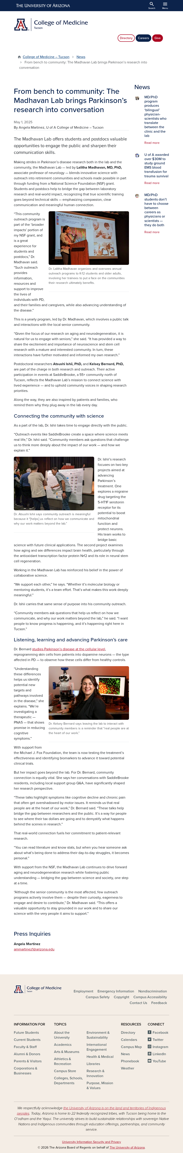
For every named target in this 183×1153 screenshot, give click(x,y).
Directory (126, 38)
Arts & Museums (66, 1052)
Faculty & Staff (25, 1047)
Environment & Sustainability (98, 1035)
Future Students (26, 1032)
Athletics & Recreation (62, 1061)
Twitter (158, 1040)
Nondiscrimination (152, 991)
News (81, 57)
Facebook (160, 1032)
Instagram (160, 1047)
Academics (62, 1044)
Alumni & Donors (27, 1054)
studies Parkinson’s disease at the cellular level (68, 649)
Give (157, 38)
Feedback (159, 1003)
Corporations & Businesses (25, 1071)
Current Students (27, 1040)
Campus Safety (98, 997)
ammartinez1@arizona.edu (34, 949)
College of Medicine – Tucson (46, 57)
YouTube (159, 1061)
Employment (83, 991)
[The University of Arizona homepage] (43, 5)
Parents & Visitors (28, 1061)
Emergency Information (116, 991)
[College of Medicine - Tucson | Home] (51, 24)
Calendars (129, 1040)
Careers (143, 38)
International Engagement (97, 1047)
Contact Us (138, 1003)
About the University (62, 1035)
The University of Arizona (127, 1147)
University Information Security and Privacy (91, 1142)
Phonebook (130, 1061)
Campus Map (131, 1047)
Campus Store (65, 1071)
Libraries (93, 1064)
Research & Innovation (95, 1073)
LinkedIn (159, 1054)
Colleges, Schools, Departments (68, 1080)
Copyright (121, 997)
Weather (127, 1068)
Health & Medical (100, 1057)
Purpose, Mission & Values (100, 1085)
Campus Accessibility (150, 997)
